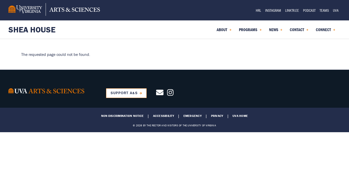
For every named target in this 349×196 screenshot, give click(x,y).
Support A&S (124, 93)
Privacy (217, 116)
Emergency (192, 116)
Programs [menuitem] (247, 31)
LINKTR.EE (292, 10)
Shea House (31, 29)
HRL (258, 10)
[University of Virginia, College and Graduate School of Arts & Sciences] (54, 10)
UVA (336, 10)
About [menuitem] (221, 31)
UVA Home (240, 116)
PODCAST (309, 10)
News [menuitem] (272, 31)
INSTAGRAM (273, 10)
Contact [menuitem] (296, 31)
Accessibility (163, 116)
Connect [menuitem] (322, 31)
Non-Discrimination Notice (122, 116)
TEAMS (324, 10)
